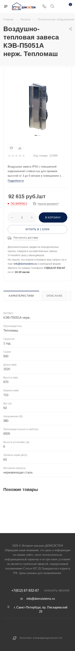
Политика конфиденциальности (40, 638)
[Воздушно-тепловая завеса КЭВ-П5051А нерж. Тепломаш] (37, 102)
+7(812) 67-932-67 (25, 590)
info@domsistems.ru (25, 263)
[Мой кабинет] (60, 6)
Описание (54, 295)
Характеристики (21, 295)
